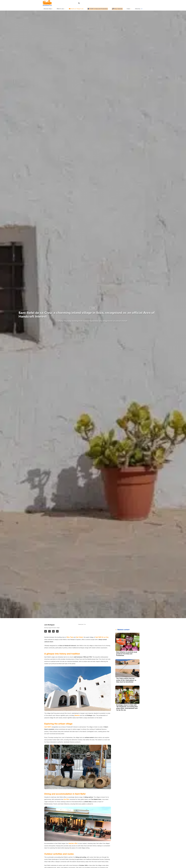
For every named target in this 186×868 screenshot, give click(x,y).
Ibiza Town (70, 637)
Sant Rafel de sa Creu (101, 637)
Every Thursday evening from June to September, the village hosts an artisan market (93, 321)
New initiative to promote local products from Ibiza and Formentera (126, 654)
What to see (60, 8)
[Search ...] (79, 3)
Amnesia (77, 715)
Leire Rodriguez (49, 625)
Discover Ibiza (48, 8)
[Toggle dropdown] (52, 8)
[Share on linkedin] (53, 631)
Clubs (128, 8)
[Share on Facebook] (45, 631)
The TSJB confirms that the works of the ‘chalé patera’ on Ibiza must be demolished (126, 680)
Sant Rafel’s (48, 727)
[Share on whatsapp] (57, 631)
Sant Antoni (79, 637)
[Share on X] (49, 631)
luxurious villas (73, 843)
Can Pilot (66, 799)
